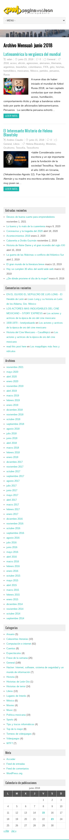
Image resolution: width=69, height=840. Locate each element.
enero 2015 (12, 599)
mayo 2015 (12, 580)
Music (9, 710)
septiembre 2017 (15, 476)
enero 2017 (12, 514)
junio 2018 (11, 438)
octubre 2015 (13, 575)
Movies (10, 705)
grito (52, 67)
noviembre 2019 (14, 386)
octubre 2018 (13, 419)
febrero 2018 (13, 452)
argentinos (9, 67)
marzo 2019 (12, 395)
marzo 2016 (12, 561)
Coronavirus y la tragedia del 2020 (24, 231)
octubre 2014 (13, 613)
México (34, 70)
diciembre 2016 (14, 518)
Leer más (11, 116)
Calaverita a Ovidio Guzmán (21, 240)
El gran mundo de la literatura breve (25, 264)
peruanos (54, 70)
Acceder (10, 759)
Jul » (13, 831)
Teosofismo (32, 147)
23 (52, 819)
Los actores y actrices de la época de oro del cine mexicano (32, 337)
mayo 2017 (12, 495)
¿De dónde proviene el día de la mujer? (27, 278)
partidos (44, 70)
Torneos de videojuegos (19, 733)
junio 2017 (11, 490)
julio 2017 (11, 485)
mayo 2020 (12, 371)
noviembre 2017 (14, 466)
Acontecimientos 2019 (18, 235)
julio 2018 (11, 433)
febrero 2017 (13, 509)
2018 (6, 63)
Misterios (51, 144)
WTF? (9, 743)
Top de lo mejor (14, 729)
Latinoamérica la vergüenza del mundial (32, 54)
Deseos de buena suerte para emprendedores (30, 217)
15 (43, 812)
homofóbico (9, 70)
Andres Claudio (15, 140)
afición (21, 63)
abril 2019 (11, 390)
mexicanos (23, 70)
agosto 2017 (13, 481)
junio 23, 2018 (25, 59)
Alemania (56, 63)
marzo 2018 (12, 447)
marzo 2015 (12, 590)
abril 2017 (11, 499)
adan (9, 59)
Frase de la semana (17, 658)
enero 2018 (12, 457)
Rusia (6, 74)
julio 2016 (11, 542)
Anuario (10, 634)
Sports (9, 719)
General (51, 59)
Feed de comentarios (17, 768)
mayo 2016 (12, 552)
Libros (16, 144)
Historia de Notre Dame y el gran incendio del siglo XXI (35, 245)
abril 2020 (11, 376)
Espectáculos (13, 653)
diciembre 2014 (14, 604)
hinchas (60, 67)
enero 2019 (12, 405)
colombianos (35, 67)
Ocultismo (8, 147)
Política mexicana (16, 714)
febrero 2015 (13, 594)
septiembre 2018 (15, 424)
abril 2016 (11, 556)
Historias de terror (15, 686)
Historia (10, 677)
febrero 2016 (13, 566)
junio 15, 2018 (36, 140)
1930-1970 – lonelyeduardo (20, 322)
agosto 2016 (13, 537)
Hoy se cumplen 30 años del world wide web (30, 269)
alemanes (45, 63)
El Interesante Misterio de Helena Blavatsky (27, 132)
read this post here (16, 346)
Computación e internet (18, 643)
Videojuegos (13, 738)
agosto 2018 (13, 428)
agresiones (32, 63)
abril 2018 (11, 443)
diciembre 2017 (14, 462)
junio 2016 (11, 547)
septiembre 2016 (15, 533)
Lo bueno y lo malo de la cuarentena (25, 226)
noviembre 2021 (14, 367)
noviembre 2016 (14, 523)
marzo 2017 (12, 504)
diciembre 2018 (14, 409)
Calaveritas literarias (17, 639)
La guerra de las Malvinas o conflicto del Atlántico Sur (35, 254)
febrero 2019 (13, 400)
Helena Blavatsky (35, 144)
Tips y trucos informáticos (20, 724)
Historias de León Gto (18, 681)
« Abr (6, 831)
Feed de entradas (15, 764)
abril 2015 (11, 585)
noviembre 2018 (14, 414)
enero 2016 (12, 571)
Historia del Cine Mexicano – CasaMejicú (28, 332)
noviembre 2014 (14, 609)
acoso (13, 63)
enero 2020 (12, 381)
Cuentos (10, 648)
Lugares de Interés (16, 695)
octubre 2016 (13, 528)
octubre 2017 (13, 471)
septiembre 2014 (15, 618)
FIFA (45, 67)
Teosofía (20, 147)
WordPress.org (14, 773)
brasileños (21, 67)
